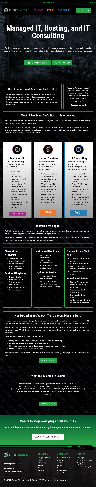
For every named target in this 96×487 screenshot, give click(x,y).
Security (40, 465)
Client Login (80, 458)
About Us (60, 463)
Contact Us (92, 2)
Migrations (41, 470)
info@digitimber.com (48, 2)
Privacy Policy (61, 470)
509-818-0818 (5, 2)
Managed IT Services (44, 458)
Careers (59, 468)
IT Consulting (64, 10)
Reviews (59, 465)
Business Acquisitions (63, 458)
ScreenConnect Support (84, 467)
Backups (40, 468)
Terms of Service (62, 473)
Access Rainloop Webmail (84, 460)
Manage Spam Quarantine (81, 463)
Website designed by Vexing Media (54, 480)
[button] (11, 389)
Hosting (50, 10)
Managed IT (38, 10)
